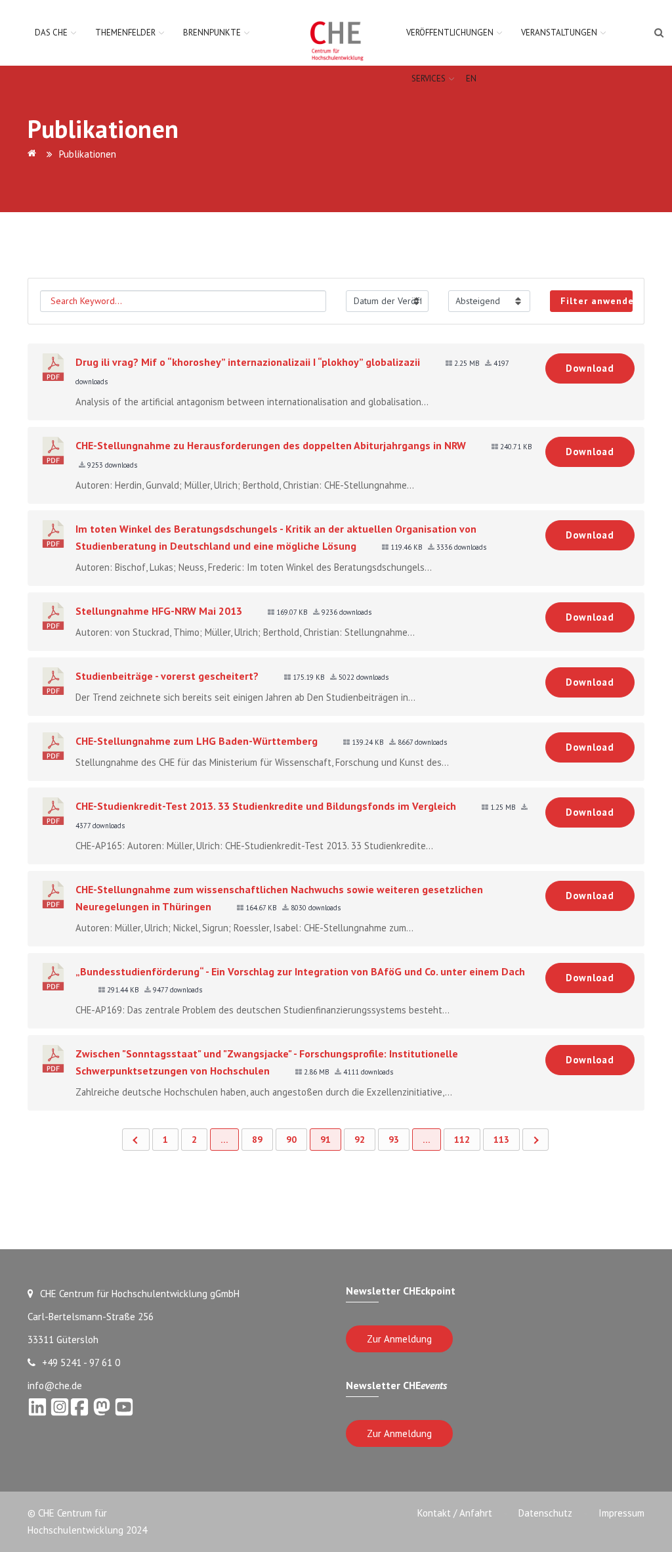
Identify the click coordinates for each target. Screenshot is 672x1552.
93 (393, 1139)
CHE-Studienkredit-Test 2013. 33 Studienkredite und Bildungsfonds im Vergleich (265, 805)
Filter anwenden (596, 301)
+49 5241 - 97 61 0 (81, 1362)
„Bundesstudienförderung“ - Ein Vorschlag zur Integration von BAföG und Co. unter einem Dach (300, 971)
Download (590, 368)
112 (462, 1139)
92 (359, 1139)
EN (471, 78)
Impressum (621, 1513)
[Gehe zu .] (34, 154)
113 (501, 1139)
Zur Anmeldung (399, 1339)
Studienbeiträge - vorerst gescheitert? (167, 675)
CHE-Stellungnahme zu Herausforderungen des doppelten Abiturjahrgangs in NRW (270, 445)
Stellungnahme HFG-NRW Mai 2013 (158, 610)
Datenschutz (545, 1513)
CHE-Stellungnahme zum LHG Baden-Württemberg (196, 740)
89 (257, 1139)
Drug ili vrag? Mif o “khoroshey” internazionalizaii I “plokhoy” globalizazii (247, 361)
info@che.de (55, 1385)
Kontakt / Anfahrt (454, 1513)
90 (291, 1139)
